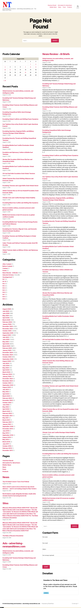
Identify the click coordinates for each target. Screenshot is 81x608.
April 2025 (6, 344)
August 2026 (7, 309)
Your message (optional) (48, 555)
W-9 (4, 299)
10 (5, 69)
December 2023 (8, 378)
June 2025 (6, 339)
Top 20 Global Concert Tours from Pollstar (16, 481)
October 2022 (7, 402)
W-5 (4, 290)
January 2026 (7, 324)
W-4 (4, 288)
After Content (7, 264)
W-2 (4, 283)
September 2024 (8, 359)
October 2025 (7, 331)
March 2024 (6, 372)
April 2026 (6, 318)
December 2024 (8, 352)
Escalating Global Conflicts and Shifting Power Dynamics (20, 119)
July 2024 (6, 363)
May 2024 (6, 368)
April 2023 (6, 394)
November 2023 (8, 381)
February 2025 (7, 348)
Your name (45, 537)
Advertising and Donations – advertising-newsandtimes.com (23, 603)
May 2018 (6, 439)
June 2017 (6, 444)
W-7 (4, 294)
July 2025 (6, 337)
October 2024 (7, 357)
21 (25, 72)
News (59, 7)
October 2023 (7, 383)
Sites (5, 503)
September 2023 (8, 385)
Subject (44, 549)
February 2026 (7, 322)
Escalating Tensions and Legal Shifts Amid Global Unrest (20, 185)
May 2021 (6, 418)
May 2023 (6, 391)
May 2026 (6, 315)
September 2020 (8, 426)
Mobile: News (53, 7)
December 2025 (8, 326)
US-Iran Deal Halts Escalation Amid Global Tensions (19, 173)
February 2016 (7, 448)
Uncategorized (7, 277)
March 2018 (6, 442)
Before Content (7, 266)
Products (69, 7)
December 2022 (8, 400)
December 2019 (8, 428)
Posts (64, 7)
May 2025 (6, 341)
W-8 (4, 296)
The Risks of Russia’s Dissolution (13, 536)
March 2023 (6, 396)
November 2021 (8, 415)
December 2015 (8, 450)
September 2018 (8, 435)
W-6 (4, 292)
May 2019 (6, 433)
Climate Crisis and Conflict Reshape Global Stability (19, 198)
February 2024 (7, 374)
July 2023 (6, 389)
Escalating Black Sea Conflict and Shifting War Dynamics (20, 203)
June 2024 (6, 365)
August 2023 (7, 387)
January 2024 (7, 376)
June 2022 (6, 405)
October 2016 (7, 446)
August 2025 (7, 335)
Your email (45, 543)
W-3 (4, 286)
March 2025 (6, 346)
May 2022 (6, 407)
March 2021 (6, 420)
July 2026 (6, 311)
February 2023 (7, 398)
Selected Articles (8, 275)
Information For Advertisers (65, 5)
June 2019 (6, 431)
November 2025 (8, 328)
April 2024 (6, 370)
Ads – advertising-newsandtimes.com (14, 545)
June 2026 (6, 313)
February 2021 (7, 422)
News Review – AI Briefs (10, 273)
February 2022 (7, 413)
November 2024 (8, 355)
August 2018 (7, 437)
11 (10, 69)
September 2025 (8, 333)
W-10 (4, 281)
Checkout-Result (52, 5)
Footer (5, 270)
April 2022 (6, 409)
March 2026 (6, 320)
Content (5, 268)
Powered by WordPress (48, 603)
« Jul (4, 80)
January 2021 (7, 424)
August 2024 (7, 361)
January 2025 (7, 350)
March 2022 (6, 411)
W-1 (4, 279)
